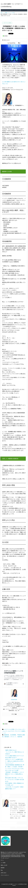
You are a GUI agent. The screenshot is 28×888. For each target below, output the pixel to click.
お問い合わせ (3, 872)
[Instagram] (14, 714)
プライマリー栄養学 (20, 731)
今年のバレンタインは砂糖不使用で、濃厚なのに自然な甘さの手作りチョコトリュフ (14, 761)
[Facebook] (12, 714)
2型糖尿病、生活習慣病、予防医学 (13, 735)
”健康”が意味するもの (10, 750)
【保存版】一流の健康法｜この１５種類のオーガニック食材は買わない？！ (14, 774)
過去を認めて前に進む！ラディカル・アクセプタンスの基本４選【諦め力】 (14, 779)
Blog (2, 870)
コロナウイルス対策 (9, 729)
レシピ (4, 733)
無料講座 (2, 867)
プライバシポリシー (5, 875)
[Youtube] (15, 714)
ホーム (2, 860)
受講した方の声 (4, 865)
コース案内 (3, 862)
